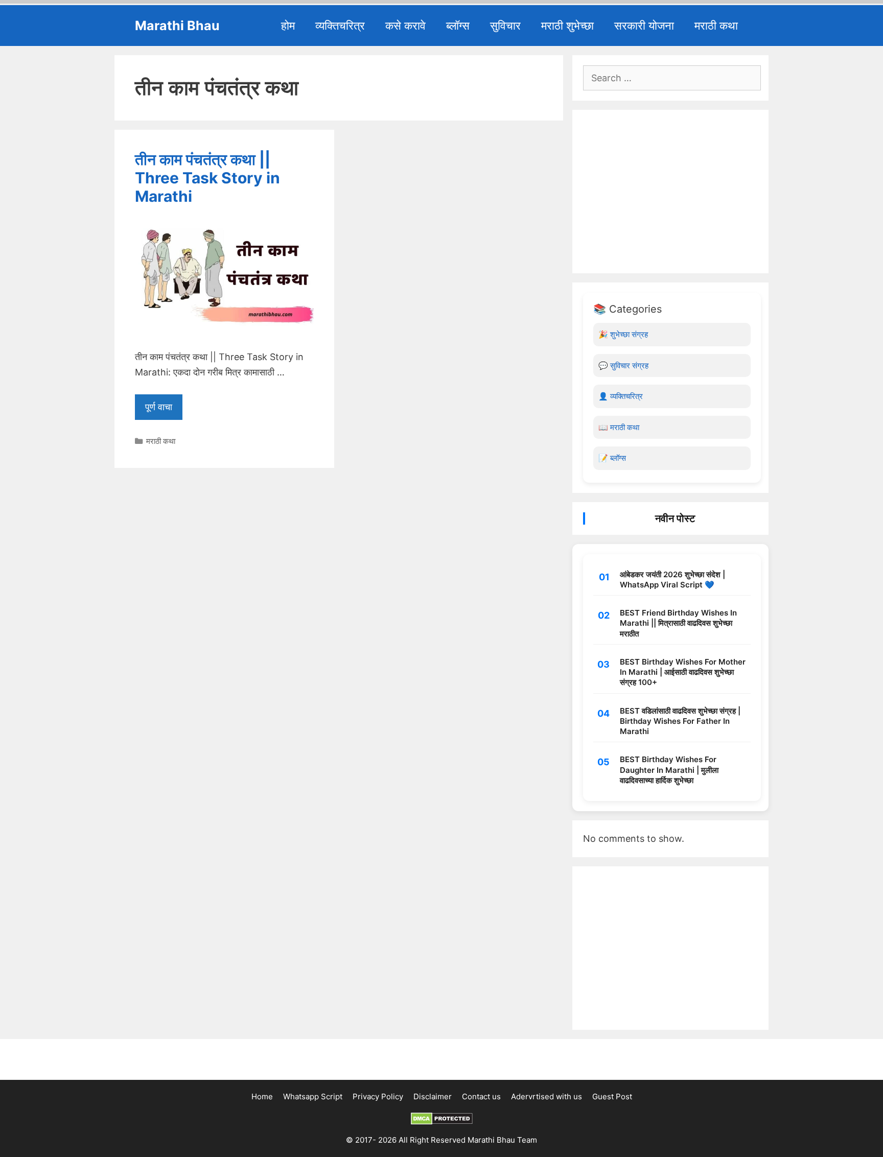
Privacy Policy (378, 1096)
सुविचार (505, 25)
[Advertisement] (672, 191)
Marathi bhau (177, 25)
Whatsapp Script (312, 1096)
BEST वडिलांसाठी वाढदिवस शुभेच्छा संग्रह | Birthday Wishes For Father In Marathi (680, 721)
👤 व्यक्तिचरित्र (620, 396)
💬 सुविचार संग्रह (623, 365)
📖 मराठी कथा (618, 427)
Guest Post (612, 1096)
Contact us (481, 1096)
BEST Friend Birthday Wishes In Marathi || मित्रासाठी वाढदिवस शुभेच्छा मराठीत (678, 623)
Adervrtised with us (546, 1096)
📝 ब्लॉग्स (612, 458)
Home (262, 1096)
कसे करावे (405, 25)
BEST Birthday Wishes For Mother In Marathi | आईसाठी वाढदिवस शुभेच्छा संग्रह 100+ (683, 672)
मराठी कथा (716, 25)
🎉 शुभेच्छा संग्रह (623, 334)
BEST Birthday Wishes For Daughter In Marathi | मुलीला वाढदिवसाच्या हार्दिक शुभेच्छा (669, 769)
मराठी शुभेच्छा (567, 25)
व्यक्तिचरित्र (340, 25)
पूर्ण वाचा (158, 407)
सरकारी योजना (644, 25)
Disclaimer (432, 1096)
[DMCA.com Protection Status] (442, 1122)
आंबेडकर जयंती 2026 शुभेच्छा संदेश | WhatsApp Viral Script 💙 (672, 579)
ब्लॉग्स (458, 25)
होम (288, 25)
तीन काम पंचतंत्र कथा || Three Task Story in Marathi (207, 177)
